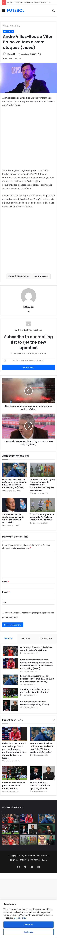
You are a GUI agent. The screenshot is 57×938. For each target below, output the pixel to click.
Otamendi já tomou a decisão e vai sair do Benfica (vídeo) (36, 649)
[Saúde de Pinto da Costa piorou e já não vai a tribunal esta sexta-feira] (14, 505)
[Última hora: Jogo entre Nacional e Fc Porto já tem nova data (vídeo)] (42, 505)
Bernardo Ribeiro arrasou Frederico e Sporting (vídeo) (34, 703)
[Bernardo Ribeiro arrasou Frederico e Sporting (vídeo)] (10, 705)
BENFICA (14, 860)
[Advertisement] (28, 139)
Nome (5, 581)
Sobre (44, 860)
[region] (28, 919)
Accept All (28, 924)
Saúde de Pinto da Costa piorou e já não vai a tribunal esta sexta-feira (13, 518)
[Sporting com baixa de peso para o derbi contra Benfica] (10, 693)
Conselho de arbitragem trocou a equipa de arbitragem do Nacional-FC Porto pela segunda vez (42, 484)
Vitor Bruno (42, 276)
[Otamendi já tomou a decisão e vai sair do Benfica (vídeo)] (10, 651)
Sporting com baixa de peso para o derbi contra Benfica (34, 691)
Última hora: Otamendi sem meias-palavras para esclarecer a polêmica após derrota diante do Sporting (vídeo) (36, 664)
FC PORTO (15, 26)
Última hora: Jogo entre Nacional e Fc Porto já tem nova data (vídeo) (42, 517)
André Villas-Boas (19, 276)
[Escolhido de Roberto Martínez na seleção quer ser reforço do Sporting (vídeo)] (46, 829)
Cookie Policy (20, 918)
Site (4, 602)
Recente (26, 638)
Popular (8, 638)
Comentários (46, 638)
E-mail (5, 592)
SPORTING (24, 860)
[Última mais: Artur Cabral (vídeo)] (10, 840)
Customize (28, 932)
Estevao (10, 54)
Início (7, 26)
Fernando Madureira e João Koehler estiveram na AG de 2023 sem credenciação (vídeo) (14, 483)
